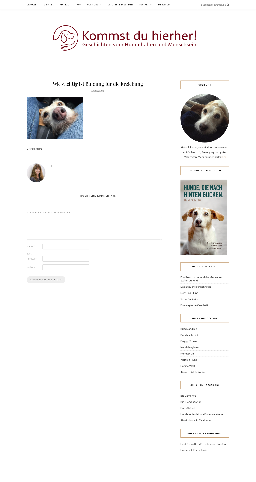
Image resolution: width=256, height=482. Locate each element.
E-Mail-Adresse (32, 256)
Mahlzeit (65, 5)
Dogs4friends (188, 408)
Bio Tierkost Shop (190, 401)
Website (31, 267)
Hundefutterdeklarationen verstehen (202, 414)
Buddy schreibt (189, 335)
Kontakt (144, 5)
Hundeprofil (187, 353)
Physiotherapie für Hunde (195, 420)
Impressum (163, 5)
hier (224, 156)
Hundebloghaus (189, 347)
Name (30, 246)
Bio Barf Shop (188, 395)
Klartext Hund (188, 359)
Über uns (92, 5)
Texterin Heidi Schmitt (120, 5)
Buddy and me (188, 328)
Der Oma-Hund (189, 292)
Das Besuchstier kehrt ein (195, 286)
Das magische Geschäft (194, 305)
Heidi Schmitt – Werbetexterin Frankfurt (204, 443)
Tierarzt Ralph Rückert (193, 372)
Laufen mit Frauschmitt (193, 450)
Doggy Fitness (188, 341)
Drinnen (49, 5)
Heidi (55, 165)
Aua (79, 5)
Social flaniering (189, 299)
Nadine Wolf (187, 365)
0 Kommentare (34, 148)
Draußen (32, 5)
